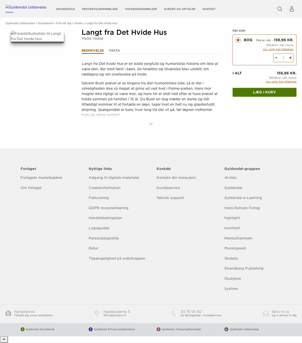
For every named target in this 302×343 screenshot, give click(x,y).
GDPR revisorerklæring (108, 208)
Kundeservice (168, 188)
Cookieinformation (104, 188)
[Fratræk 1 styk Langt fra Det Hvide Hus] (276, 58)
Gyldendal (233, 188)
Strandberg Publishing (244, 268)
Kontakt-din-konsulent (176, 177)
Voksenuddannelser (141, 9)
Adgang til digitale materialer (114, 177)
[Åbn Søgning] (280, 9)
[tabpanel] (151, 94)
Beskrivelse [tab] (93, 50)
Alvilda (230, 177)
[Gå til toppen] (4, 339)
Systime (231, 289)
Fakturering (99, 198)
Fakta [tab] (114, 50)
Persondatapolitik (104, 238)
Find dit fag (63, 23)
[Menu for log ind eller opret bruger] (291, 9)
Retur (93, 248)
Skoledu (231, 258)
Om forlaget (31, 188)
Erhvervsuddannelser (100, 9)
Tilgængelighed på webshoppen (117, 258)
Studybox (232, 278)
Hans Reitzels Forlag (242, 208)
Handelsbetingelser (105, 218)
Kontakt (209, 9)
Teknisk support (170, 198)
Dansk (78, 23)
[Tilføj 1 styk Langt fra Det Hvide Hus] (290, 58)
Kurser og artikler (179, 9)
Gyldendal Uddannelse (20, 23)
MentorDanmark (238, 238)
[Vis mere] (151, 124)
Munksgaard (235, 248)
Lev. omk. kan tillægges (278, 49)
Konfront (232, 228)
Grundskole (65, 9)
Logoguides (99, 228)
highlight (232, 218)
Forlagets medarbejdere (41, 177)
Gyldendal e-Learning (243, 198)
